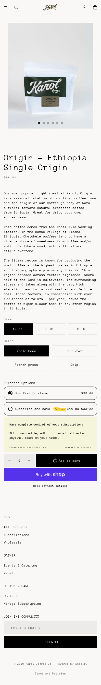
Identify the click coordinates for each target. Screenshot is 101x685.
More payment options (50, 485)
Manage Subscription (22, 603)
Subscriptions (16, 535)
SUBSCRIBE (50, 642)
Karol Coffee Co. (39, 663)
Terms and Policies (50, 673)
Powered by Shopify (72, 663)
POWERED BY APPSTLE (78, 447)
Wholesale (13, 542)
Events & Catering (20, 565)
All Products (15, 527)
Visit (9, 573)
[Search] (16, 7)
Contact (11, 596)
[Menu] (5, 7)
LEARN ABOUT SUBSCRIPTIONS (28, 447)
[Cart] (95, 7)
